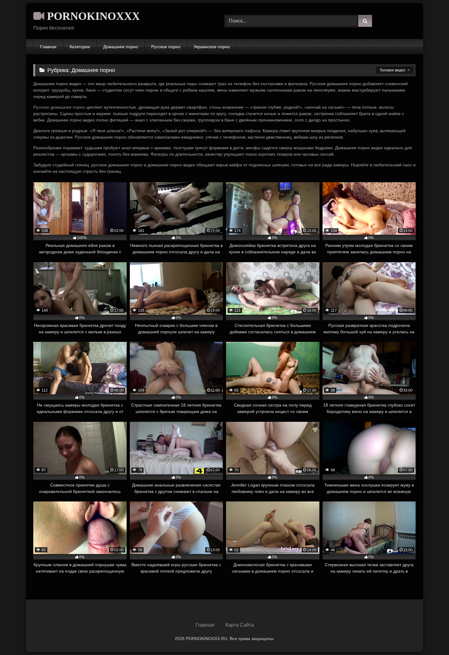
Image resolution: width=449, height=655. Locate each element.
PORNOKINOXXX (92, 16)
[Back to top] (430, 637)
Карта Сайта (239, 625)
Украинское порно (212, 46)
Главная (48, 46)
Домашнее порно (120, 46)
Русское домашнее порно (59, 107)
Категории (80, 46)
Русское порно (166, 46)
